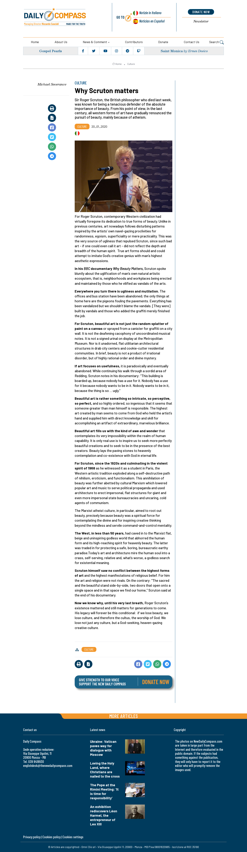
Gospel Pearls (50, 50)
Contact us (191, 42)
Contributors (134, 42)
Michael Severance (52, 84)
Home (35, 42)
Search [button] (214, 42)
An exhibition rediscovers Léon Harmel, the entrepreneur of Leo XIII (103, 815)
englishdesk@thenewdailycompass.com (47, 765)
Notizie (150, 12)
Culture (131, 63)
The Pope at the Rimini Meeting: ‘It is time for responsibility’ (104, 791)
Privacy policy (32, 837)
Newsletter (201, 21)
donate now (201, 12)
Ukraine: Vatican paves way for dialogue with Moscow (103, 748)
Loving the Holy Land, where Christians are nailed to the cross (105, 769)
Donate (163, 42)
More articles (123, 716)
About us (61, 42)
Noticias (152, 21)
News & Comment (95, 42)
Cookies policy (51, 837)
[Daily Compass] (63, 17)
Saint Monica (172, 50)
